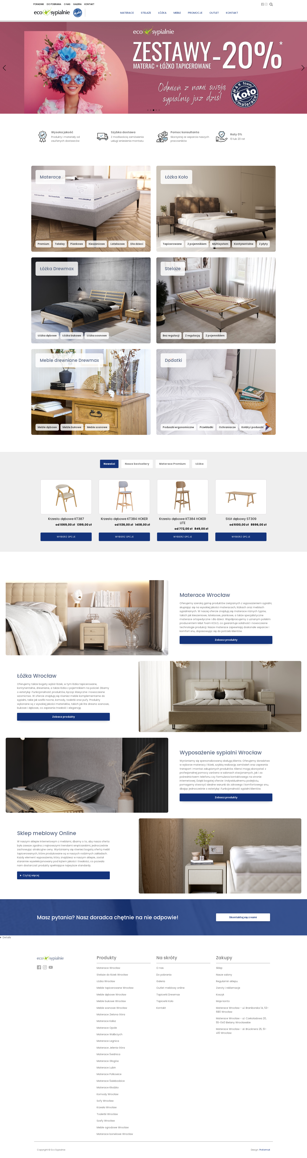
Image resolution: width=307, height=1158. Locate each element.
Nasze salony (224, 974)
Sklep (219, 968)
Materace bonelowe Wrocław (115, 1134)
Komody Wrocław (107, 1094)
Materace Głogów (108, 1061)
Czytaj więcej (31, 875)
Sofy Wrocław (105, 1101)
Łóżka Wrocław (106, 981)
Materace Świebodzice (111, 1081)
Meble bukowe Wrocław (111, 1001)
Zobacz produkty (226, 640)
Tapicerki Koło (164, 1001)
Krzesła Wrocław (107, 1107)
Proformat (264, 1149)
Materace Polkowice (109, 1074)
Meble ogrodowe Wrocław (113, 1127)
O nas (67, 4)
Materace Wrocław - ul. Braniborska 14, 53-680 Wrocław (242, 1010)
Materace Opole (107, 1028)
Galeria (77, 4)
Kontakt (89, 4)
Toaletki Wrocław (107, 1114)
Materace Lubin (106, 1067)
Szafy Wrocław (106, 1120)
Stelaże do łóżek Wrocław (112, 974)
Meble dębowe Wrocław (111, 994)
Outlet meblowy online (170, 988)
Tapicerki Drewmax (168, 994)
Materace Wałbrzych (109, 1034)
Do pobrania (54, 4)
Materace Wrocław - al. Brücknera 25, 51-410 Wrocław (241, 1031)
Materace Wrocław (108, 968)
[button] (148, 110)
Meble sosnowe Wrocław (112, 1008)
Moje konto (223, 1001)
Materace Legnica (108, 1041)
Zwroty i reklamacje (228, 988)
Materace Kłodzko (108, 1087)
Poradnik (38, 4)
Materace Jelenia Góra (111, 1047)
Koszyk (220, 994)
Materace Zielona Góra (111, 1014)
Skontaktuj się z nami (243, 917)
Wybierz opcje (66, 536)
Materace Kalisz (106, 1021)
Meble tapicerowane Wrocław (115, 988)
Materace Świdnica (108, 1054)
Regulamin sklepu (227, 981)
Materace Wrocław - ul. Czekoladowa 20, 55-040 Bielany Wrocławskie (241, 1020)
